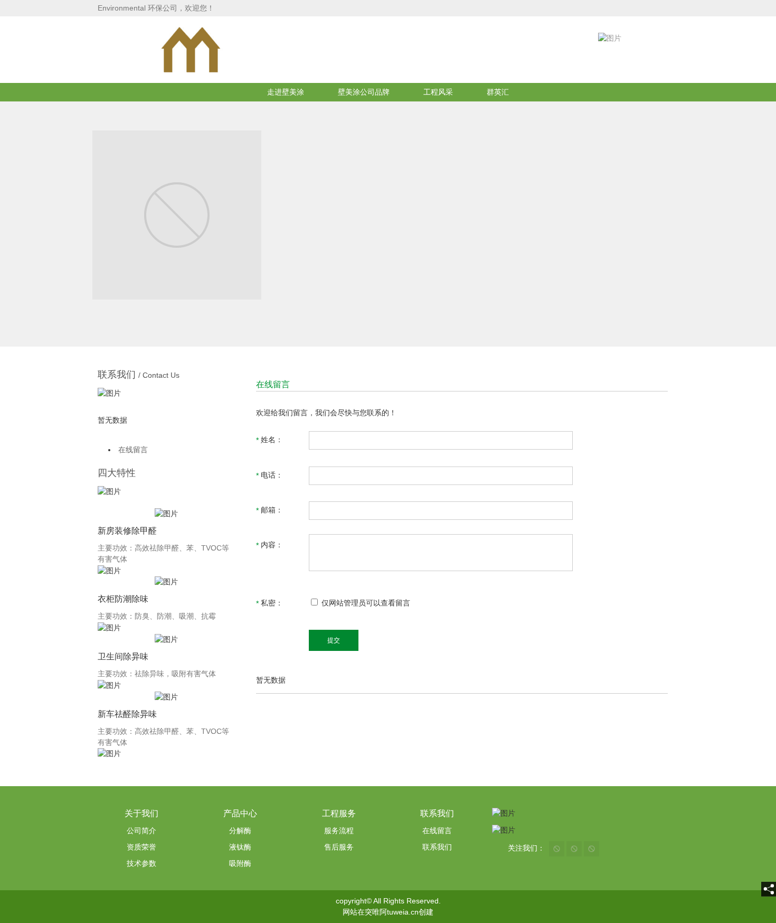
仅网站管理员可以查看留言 (364, 603)
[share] (768, 889)
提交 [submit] (333, 640)
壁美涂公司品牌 (364, 92)
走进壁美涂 (285, 92)
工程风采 (438, 92)
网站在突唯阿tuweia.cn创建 (388, 912)
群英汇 (498, 92)
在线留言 (133, 449)
